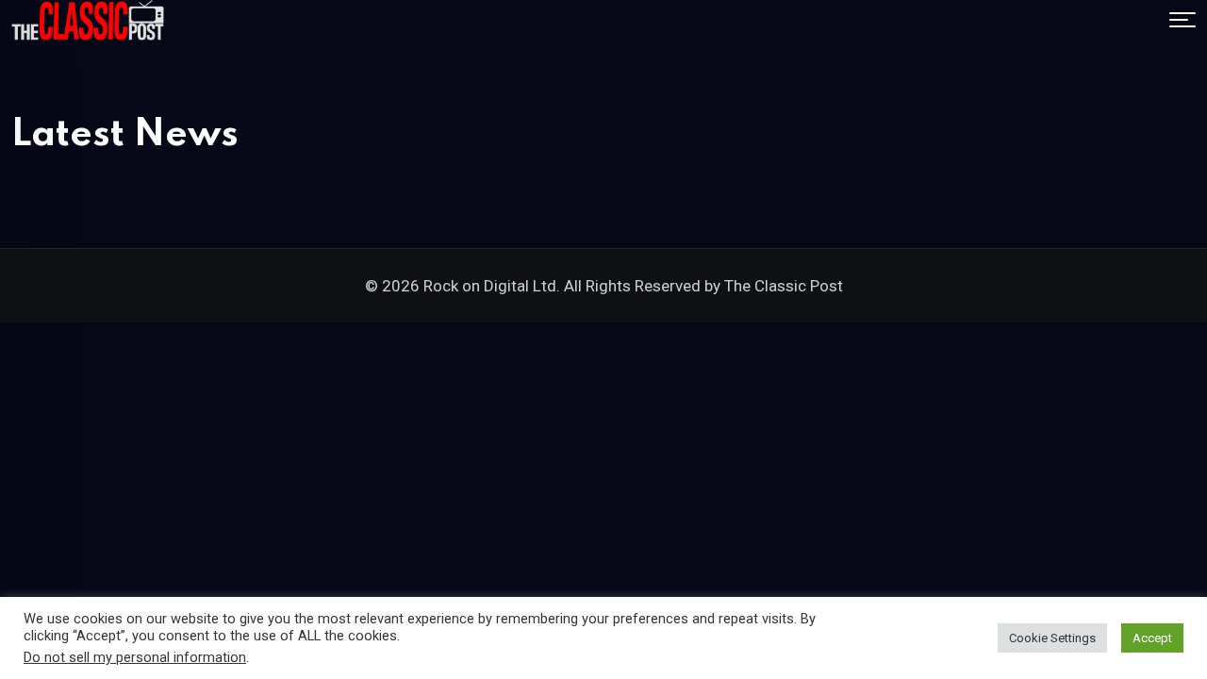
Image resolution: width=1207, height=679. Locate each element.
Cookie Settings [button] (1052, 638)
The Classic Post (783, 285)
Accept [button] (1152, 638)
